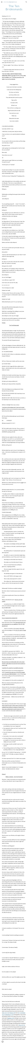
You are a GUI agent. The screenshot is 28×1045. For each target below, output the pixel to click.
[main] (14, 7)
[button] (1, 2)
